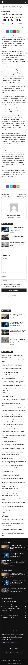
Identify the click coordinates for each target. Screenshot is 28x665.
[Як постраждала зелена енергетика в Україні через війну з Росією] (5, 316)
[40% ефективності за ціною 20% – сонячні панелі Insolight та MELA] (5, 244)
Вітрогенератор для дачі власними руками (15, 388)
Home (2, 6)
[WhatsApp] (18, 31)
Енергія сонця (8, 6)
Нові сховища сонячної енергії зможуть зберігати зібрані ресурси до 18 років (17, 229)
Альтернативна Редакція (11, 23)
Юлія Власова (4, 482)
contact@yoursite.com (12, 642)
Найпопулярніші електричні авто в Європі (22, 196)
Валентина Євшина (6, 491)
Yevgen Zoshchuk (5, 515)
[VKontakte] (21, 653)
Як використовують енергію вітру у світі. (16, 385)
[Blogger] (6, 653)
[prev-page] (2, 250)
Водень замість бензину (18, 421)
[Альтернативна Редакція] (2, 24)
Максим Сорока (5, 440)
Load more (13, 347)
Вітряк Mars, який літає (18, 491)
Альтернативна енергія (5, 231)
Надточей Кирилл (5, 399)
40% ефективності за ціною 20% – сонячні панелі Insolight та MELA (18, 244)
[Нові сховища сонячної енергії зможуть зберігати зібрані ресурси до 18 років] (5, 229)
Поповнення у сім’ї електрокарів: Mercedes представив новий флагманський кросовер (18, 332)
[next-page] (5, 250)
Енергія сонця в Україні (5, 238)
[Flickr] (14, 653)
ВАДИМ (3, 390)
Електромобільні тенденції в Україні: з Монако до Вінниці (6, 196)
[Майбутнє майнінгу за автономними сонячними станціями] (5, 237)
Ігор (2, 403)
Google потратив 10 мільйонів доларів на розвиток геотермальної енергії (12, 533)
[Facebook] (7, 31)
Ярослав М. (4, 410)
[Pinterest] (14, 31)
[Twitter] (11, 31)
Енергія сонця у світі (16, 6)
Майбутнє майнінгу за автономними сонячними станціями (16, 236)
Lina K (2, 435)
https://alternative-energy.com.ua (14, 217)
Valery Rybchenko (5, 502)
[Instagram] (17, 653)
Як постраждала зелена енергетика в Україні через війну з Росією (18, 316)
